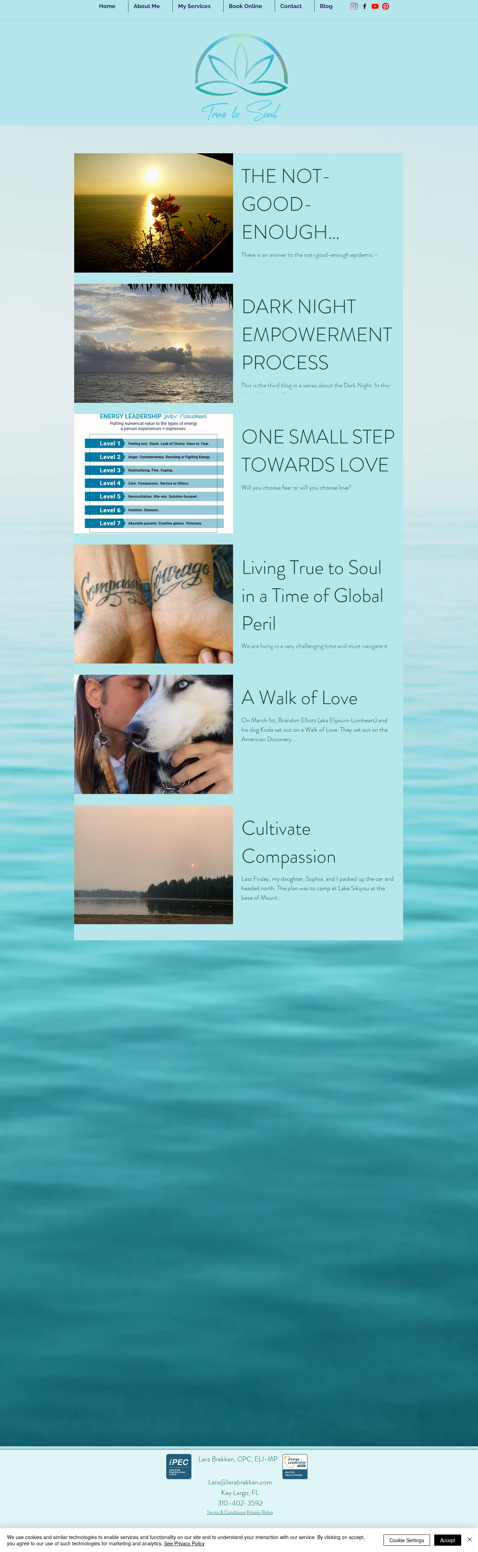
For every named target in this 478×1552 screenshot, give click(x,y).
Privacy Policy (260, 1512)
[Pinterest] (385, 6)
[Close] (469, 1540)
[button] (198, 6)
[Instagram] (354, 6)
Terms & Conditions (226, 1512)
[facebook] (364, 6)
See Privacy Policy (184, 1543)
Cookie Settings (406, 1540)
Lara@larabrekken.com (240, 1482)
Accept (447, 1540)
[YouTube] (375, 6)
